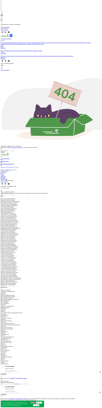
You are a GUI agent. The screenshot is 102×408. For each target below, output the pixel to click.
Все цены (41, 44)
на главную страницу (16, 147)
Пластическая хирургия (56, 42)
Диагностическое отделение (24, 42)
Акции (2, 52)
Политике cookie (16, 405)
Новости (13, 56)
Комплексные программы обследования (28, 44)
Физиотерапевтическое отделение (9, 44)
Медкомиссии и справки (85, 42)
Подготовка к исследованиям (22, 50)
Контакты (3, 58)
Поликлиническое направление (9, 42)
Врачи (2, 46)
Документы (8, 56)
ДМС (31, 50)
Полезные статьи (20, 56)
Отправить (3, 374)
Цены (2, 45)
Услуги (2, 40)
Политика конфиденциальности (65, 56)
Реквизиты (33, 56)
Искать (2, 152)
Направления (4, 179)
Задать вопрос (39, 56)
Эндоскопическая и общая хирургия (41, 42)
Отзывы (3, 56)
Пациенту (3, 48)
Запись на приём (6, 38)
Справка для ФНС (37, 50)
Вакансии (27, 56)
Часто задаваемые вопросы (7, 50)
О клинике (3, 53)
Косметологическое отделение (70, 42)
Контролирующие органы (50, 56)
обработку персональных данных (18, 378)
